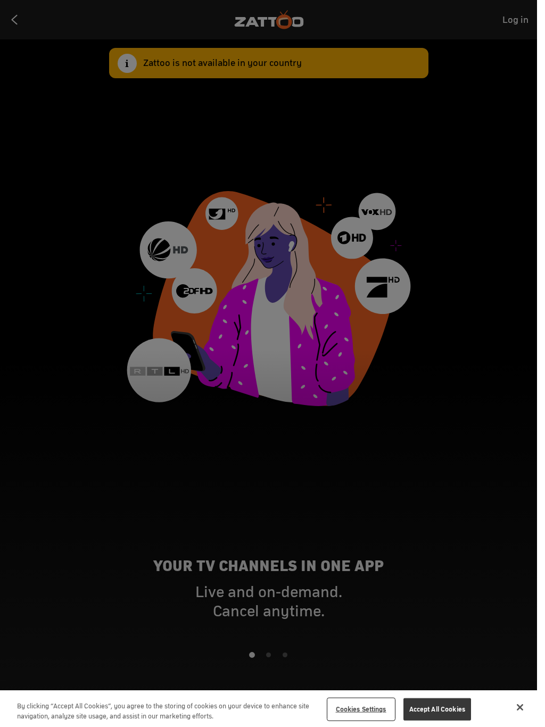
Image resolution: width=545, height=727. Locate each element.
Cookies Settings (361, 709)
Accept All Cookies (437, 709)
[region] (268, 708)
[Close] (520, 707)
